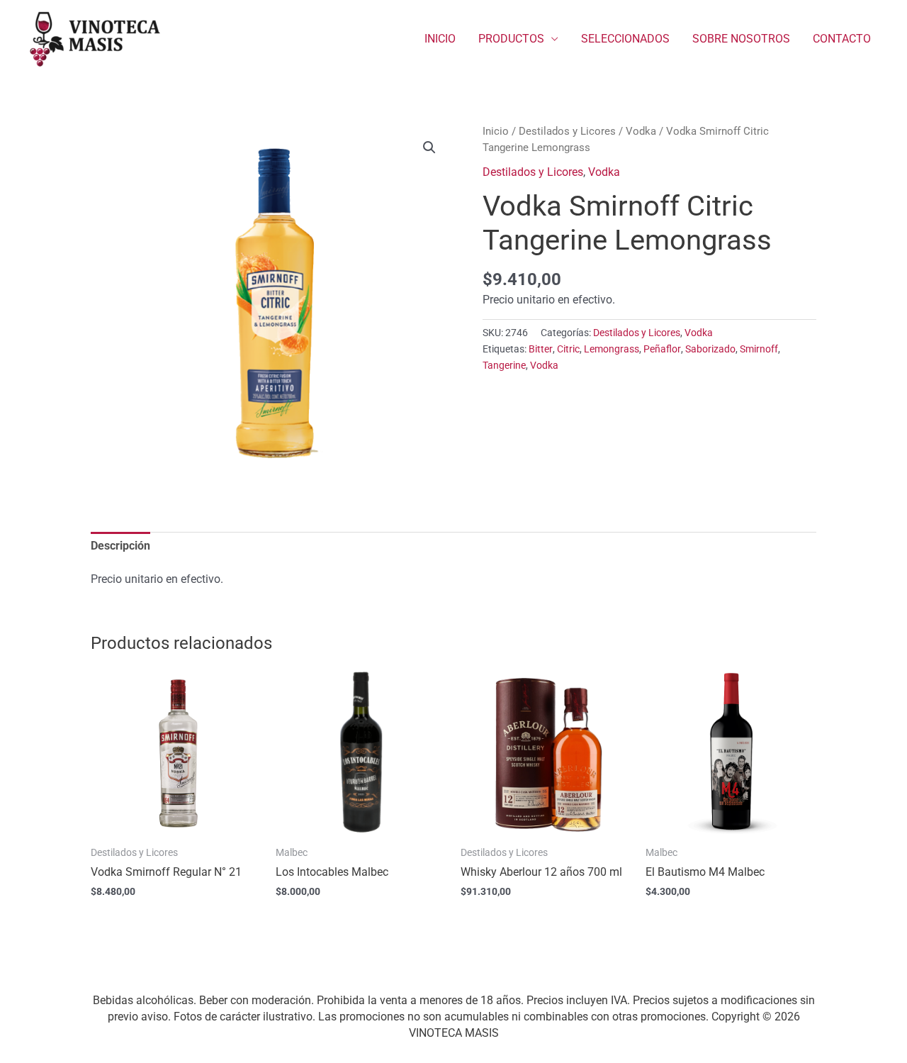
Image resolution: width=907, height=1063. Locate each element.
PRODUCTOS (511, 38)
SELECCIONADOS (625, 38)
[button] (429, 147)
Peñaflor (662, 349)
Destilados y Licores (567, 131)
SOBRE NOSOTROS (741, 38)
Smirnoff (759, 349)
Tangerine (504, 366)
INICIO (440, 38)
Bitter (541, 349)
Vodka (641, 131)
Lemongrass (611, 349)
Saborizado (710, 349)
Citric (568, 349)
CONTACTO (842, 38)
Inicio (496, 131)
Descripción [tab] (120, 545)
